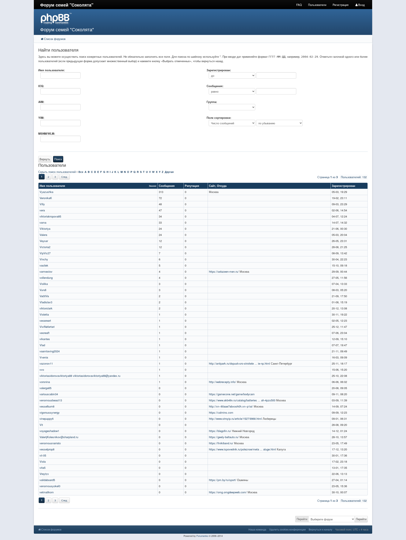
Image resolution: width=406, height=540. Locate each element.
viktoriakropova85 (50, 216)
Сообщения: (215, 86)
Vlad (42, 345)
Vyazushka (46, 192)
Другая (169, 172)
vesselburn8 (47, 406)
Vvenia (44, 357)
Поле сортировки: (219, 118)
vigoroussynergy (50, 412)
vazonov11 (46, 363)
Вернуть (45, 159)
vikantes (45, 339)
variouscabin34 (49, 394)
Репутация (192, 186)
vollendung (46, 278)
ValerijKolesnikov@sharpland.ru (59, 437)
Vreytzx (44, 474)
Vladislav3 (46, 302)
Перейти (302, 519)
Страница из (327, 177)
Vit (41, 425)
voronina (45, 382)
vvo (42, 370)
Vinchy (44, 259)
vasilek (44, 265)
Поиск (58, 159)
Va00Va (44, 296)
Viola (43, 461)
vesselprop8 (47, 449)
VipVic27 (45, 253)
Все (80, 172)
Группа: (212, 102)
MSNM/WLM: (46, 133)
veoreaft (44, 333)
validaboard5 (47, 480)
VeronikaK (46, 198)
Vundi (43, 290)
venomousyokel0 (50, 486)
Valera (43, 235)
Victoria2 (45, 247)
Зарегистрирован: (219, 70)
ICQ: (41, 86)
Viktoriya (45, 229)
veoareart (45, 321)
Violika (44, 284)
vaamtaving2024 (50, 351)
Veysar (44, 241)
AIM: (41, 102)
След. (64, 176)
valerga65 (45, 388)
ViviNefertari (47, 327)
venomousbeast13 (51, 400)
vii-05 (43, 455)
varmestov (46, 271)
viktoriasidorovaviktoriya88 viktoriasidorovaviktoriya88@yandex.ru (80, 376)
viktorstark (46, 308)
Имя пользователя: (51, 70)
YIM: (41, 118)
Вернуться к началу (320, 529)
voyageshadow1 (49, 431)
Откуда (221, 186)
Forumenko (202, 535)
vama (43, 222)
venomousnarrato (50, 443)
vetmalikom (47, 492)
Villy (42, 204)
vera (42, 210)
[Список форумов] (160, 19)
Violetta (44, 314)
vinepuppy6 (46, 419)
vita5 (42, 468)
